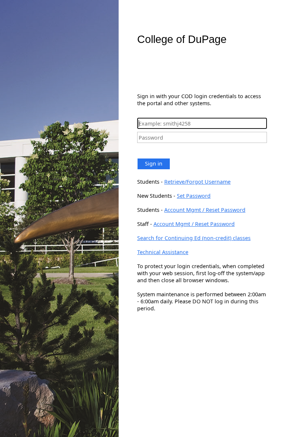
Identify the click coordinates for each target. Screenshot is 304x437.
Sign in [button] (153, 163)
